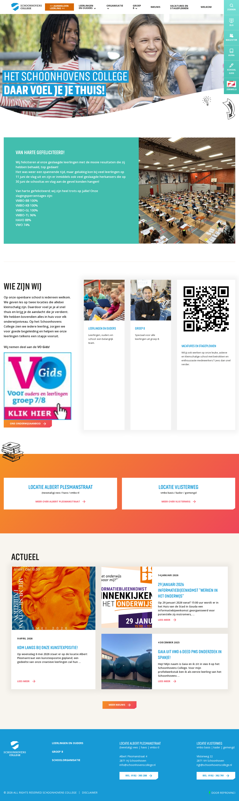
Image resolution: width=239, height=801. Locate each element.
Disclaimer (89, 792)
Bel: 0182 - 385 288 (136, 775)
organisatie (114, 5)
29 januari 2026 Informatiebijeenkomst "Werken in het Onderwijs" (188, 589)
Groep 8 (137, 7)
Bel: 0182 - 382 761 (213, 775)
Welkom (206, 7)
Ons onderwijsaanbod (25, 423)
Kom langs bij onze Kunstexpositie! (47, 647)
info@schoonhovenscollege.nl (138, 765)
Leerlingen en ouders (86, 7)
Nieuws (155, 7)
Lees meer (23, 681)
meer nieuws (117, 704)
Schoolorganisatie (66, 760)
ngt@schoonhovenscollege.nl (214, 765)
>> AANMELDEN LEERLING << (59, 7)
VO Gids (43, 347)
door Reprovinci (223, 792)
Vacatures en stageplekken (179, 7)
